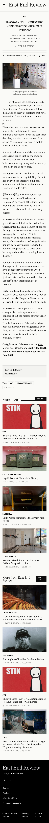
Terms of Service (38, 815)
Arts (5, 738)
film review (8, 655)
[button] (12, 788)
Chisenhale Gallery (12, 474)
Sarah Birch (10, 482)
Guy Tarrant (9, 387)
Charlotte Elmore (24, 383)
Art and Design (10, 613)
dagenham (7, 514)
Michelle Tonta (12, 524)
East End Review (26, 46)
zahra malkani (9, 556)
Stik (4, 432)
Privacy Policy (25, 815)
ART (24, 16)
